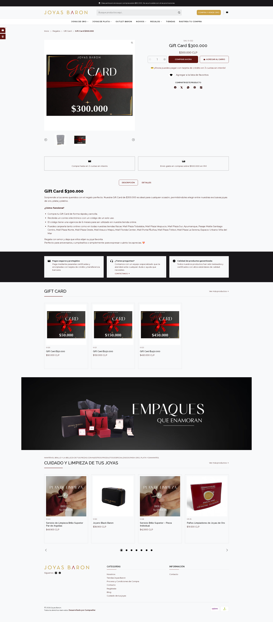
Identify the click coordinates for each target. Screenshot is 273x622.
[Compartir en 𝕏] (181, 87)
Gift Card (68, 31)
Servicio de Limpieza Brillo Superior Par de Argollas (64, 524)
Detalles (146, 183)
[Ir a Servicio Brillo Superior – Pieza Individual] (160, 496)
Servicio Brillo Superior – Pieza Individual (156, 524)
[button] (121, 550)
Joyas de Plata (101, 21)
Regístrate (111, 588)
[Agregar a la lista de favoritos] (83, 320)
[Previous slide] (46, 140)
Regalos (155, 21)
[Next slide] (133, 140)
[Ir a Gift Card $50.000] (66, 325)
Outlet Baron (124, 21)
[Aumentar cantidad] (164, 59)
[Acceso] (3, 36)
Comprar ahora (183, 59)
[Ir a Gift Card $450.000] (160, 325)
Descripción (128, 183)
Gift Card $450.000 (150, 351)
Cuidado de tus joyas (116, 596)
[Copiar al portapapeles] (201, 87)
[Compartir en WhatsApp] (188, 87)
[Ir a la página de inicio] (65, 12)
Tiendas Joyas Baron (116, 578)
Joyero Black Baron (103, 523)
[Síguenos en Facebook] (59, 573)
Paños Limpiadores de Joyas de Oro (206, 523)
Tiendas (170, 21)
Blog (109, 592)
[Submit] (179, 12)
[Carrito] (227, 12)
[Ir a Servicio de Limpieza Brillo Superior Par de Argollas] (66, 496)
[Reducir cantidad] (150, 59)
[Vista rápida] (83, 327)
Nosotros (111, 574)
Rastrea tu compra (190, 21)
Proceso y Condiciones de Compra (123, 581)
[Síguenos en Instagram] (56, 573)
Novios (140, 21)
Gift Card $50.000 (55, 351)
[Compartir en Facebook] (175, 87)
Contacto (111, 585)
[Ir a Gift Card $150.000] (113, 325)
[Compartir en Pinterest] (194, 87)
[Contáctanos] (136, 267)
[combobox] (139, 12)
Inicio (46, 31)
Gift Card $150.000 (103, 351)
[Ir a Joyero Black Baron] (113, 496)
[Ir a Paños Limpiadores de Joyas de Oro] (207, 496)
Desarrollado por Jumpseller (82, 610)
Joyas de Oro (78, 21)
